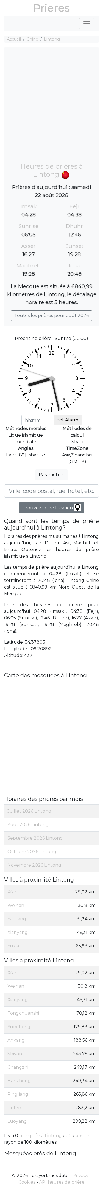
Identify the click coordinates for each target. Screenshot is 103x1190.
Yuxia (13, 946)
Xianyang (17, 932)
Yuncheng (18, 1026)
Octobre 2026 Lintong (31, 851)
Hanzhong (19, 1080)
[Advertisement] (51, 107)
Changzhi (17, 1067)
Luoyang (17, 1121)
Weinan (15, 905)
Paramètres (51, 474)
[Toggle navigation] (86, 23)
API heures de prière (62, 1182)
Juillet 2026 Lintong (29, 811)
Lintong (52, 39)
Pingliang (17, 1094)
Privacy (80, 1175)
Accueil (14, 39)
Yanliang (16, 919)
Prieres (51, 7)
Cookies (26, 1182)
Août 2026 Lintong (28, 824)
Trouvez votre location (48, 508)
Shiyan (14, 1053)
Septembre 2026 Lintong (35, 838)
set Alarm (67, 420)
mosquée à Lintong (40, 1135)
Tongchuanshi (23, 1013)
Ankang (16, 1040)
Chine (32, 39)
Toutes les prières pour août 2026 (51, 315)
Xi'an (12, 891)
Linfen (14, 1107)
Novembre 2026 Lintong (34, 865)
